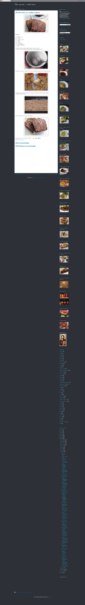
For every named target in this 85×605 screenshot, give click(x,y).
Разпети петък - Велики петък (64, 476)
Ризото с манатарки (64, 513)
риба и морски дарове (63, 401)
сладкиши (61, 408)
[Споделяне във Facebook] (38, 138)
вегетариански (62, 361)
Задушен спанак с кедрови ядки (65, 542)
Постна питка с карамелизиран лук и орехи (65, 562)
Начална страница (36, 174)
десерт (61, 365)
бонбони (61, 360)
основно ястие (62, 385)
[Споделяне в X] (37, 138)
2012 (62, 437)
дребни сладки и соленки (64, 370)
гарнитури (61, 363)
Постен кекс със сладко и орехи (65, 565)
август (63, 445)
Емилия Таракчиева (64, 11)
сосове (61, 411)
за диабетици (62, 372)
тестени (61, 416)
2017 (62, 431)
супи (60, 413)
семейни (61, 406)
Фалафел (63, 543)
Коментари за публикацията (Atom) (39, 177)
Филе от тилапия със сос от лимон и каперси (64, 529)
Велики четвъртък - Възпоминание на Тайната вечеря (64, 479)
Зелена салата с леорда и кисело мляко (64, 532)
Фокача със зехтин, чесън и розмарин (64, 525)
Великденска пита (64, 455)
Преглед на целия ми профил (65, 18)
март (63, 567)
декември (63, 439)
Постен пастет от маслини (65, 557)
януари (63, 570)
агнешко (61, 351)
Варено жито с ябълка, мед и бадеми (64, 559)
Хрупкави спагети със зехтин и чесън (65, 518)
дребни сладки (62, 368)
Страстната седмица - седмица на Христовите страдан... (64, 498)
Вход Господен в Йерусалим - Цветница (64, 505)
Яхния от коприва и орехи (65, 522)
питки (61, 392)
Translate (67, 33)
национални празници (63, 384)
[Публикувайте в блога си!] (36, 138)
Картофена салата (63, 554)
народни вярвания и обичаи (64, 382)
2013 (62, 435)
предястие (61, 397)
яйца (60, 423)
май (62, 450)
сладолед (61, 409)
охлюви (61, 387)
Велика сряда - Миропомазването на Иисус (65, 483)
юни (62, 448)
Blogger (49, 596)
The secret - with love (25, 4)
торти (61, 418)
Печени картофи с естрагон (64, 535)
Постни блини (64, 520)
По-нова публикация (19, 174)
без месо (61, 358)
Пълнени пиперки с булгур (65, 515)
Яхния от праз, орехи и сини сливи (64, 546)
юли (62, 447)
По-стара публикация (52, 174)
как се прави (62, 373)
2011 (62, 438)
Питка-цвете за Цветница (64, 502)
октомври (63, 442)
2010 (62, 572)
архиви (61, 353)
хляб (60, 420)
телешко (61, 414)
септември (64, 444)
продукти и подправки (63, 399)
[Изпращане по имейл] (35, 138)
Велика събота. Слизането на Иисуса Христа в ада (65, 471)
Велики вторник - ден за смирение (64, 494)
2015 (62, 432)
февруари (64, 569)
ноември (63, 441)
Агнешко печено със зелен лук (64, 462)
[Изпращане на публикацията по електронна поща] (33, 138)
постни (23, 139)
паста (61, 389)
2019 (62, 429)
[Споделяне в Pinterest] (39, 138)
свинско (61, 404)
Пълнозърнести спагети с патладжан (64, 487)
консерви (61, 377)
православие (62, 396)
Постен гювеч (64, 489)
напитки (61, 380)
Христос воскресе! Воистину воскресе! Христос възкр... (64, 466)
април (63, 451)
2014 (62, 434)
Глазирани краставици (64, 552)
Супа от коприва (64, 548)
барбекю (61, 356)
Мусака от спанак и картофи (65, 491)
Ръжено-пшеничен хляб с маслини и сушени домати (65, 538)
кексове (20, 139)
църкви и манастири (63, 421)
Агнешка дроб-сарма (64, 459)
